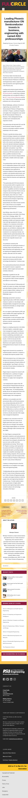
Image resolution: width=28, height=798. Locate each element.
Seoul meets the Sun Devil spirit (15, 583)
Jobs (3, 787)
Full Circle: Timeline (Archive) (10, 760)
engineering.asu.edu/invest (15, 738)
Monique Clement (12, 43)
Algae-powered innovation (13, 589)
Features (16, 45)
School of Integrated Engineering (11, 631)
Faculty (12, 45)
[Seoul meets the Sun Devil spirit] (4, 584)
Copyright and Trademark (8, 773)
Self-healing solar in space (13, 595)
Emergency (5, 791)
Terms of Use (5, 784)
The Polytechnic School (9, 647)
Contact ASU (5, 794)
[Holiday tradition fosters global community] (4, 578)
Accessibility (5, 776)
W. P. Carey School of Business (13, 97)
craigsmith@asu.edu (8, 693)
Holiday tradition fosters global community (14, 577)
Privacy (4, 780)
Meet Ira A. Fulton (7, 756)
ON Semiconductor (8, 93)
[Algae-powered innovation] (4, 590)
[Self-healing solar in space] (4, 596)
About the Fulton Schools (9, 753)
